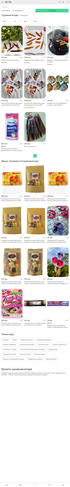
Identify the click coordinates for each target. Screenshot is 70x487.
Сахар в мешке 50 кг (59, 345)
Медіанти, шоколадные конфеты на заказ (57, 61)
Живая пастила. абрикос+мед (34, 60)
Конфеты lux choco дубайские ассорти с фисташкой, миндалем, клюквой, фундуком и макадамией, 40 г (57, 104)
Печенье (6, 340)
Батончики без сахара (27, 345)
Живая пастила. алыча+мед (10, 60)
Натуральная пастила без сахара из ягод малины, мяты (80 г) (35, 324)
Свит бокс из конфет (10, 349)
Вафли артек (53, 349)
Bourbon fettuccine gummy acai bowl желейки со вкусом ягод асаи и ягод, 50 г (11, 324)
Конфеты (5, 7)
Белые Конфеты (51, 359)
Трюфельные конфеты (35, 359)
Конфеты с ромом (27, 340)
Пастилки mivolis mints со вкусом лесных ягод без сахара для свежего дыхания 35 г (11, 149)
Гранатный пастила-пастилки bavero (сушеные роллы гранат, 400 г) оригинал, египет (11, 199)
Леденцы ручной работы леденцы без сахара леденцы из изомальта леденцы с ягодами (57, 282)
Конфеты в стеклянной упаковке (13, 359)
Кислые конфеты (40, 354)
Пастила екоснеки (30, 146)
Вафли (15, 340)
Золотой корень (43, 345)
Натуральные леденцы (44, 340)
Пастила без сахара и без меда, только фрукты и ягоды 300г (34, 104)
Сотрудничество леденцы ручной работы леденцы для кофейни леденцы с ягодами (56, 241)
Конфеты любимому (9, 345)
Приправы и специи (9, 354)
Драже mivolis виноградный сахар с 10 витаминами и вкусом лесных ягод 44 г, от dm (58, 326)
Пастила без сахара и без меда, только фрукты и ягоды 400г (11, 104)
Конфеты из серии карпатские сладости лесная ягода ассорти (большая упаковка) (11, 282)
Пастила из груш (25, 354)
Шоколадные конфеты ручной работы (33, 349)
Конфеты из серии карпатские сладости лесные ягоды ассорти (35, 199)
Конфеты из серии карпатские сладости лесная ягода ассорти (34, 241)
